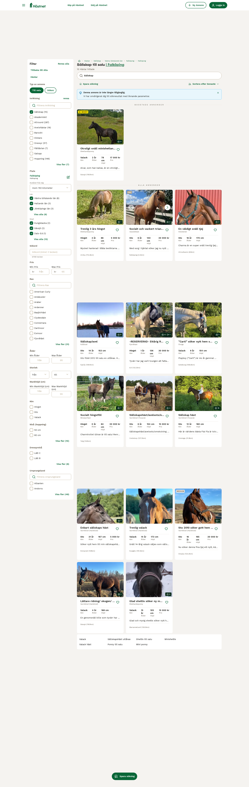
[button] (149, 207)
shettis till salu (144, 639)
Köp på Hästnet (76, 5)
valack (82, 639)
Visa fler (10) (62, 441)
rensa (66, 98)
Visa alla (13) (41, 239)
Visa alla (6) (40, 214)
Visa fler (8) (62, 464)
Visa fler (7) (62, 164)
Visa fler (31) (62, 344)
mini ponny (142, 644)
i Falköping (115, 65)
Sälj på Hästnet (99, 5)
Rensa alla (63, 63)
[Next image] (167, 207)
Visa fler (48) (62, 494)
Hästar (34, 77)
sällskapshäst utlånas (119, 639)
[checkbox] (31, 112)
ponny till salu (115, 644)
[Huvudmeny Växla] (24, 5)
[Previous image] (131, 207)
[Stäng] (218, 92)
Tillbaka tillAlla (39, 70)
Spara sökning (90, 84)
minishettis (170, 639)
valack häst (85, 644)
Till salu (36, 90)
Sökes (50, 90)
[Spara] (118, 150)
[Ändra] (68, 177)
